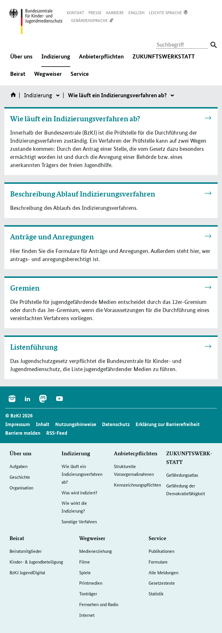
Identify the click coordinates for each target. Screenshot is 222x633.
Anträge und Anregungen (52, 236)
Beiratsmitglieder (26, 551)
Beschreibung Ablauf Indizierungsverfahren (82, 194)
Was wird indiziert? (79, 492)
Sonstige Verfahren (79, 521)
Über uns (21, 60)
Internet (87, 615)
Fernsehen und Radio (98, 604)
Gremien (25, 288)
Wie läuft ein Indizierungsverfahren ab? (75, 118)
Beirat (17, 77)
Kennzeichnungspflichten (137, 485)
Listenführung (34, 347)
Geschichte (20, 477)
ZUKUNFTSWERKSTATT (163, 60)
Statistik (156, 593)
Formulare (158, 562)
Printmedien (90, 583)
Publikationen (161, 551)
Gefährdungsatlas (182, 475)
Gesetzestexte (162, 583)
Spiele (85, 572)
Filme (84, 562)
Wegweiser (48, 77)
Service (80, 77)
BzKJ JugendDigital (27, 572)
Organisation (21, 488)
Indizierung (55, 60)
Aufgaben (18, 466)
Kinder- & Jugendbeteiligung (36, 562)
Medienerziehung (95, 551)
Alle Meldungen (163, 572)
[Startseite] (14, 96)
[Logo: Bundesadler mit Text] (35, 21)
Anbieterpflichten (101, 60)
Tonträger (88, 593)
